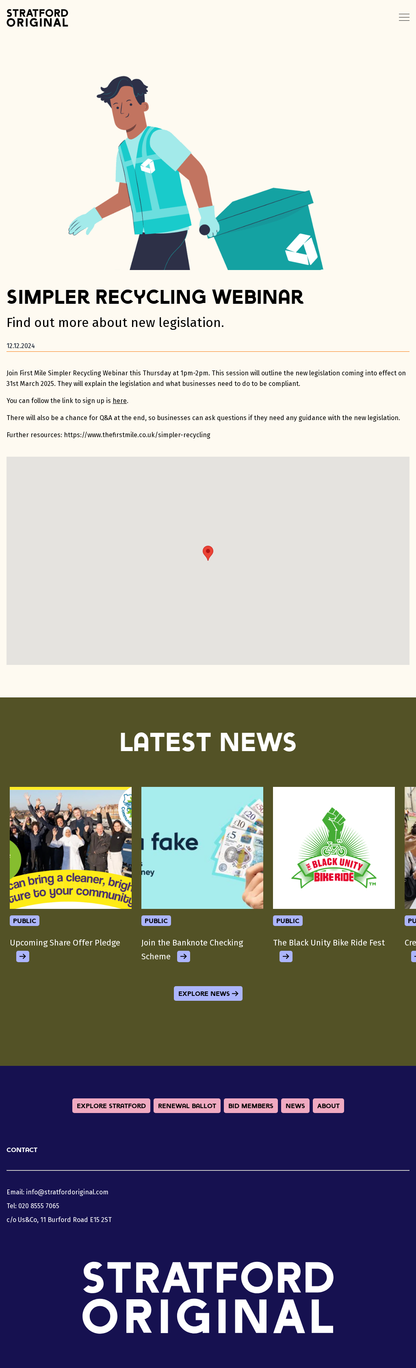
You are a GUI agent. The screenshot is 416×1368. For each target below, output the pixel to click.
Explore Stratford (111, 1106)
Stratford (37, 18)
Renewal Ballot (187, 1106)
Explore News (204, 993)
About (328, 1106)
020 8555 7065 (38, 1206)
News (295, 1106)
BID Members (250, 1106)
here (120, 401)
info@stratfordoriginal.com (67, 1192)
